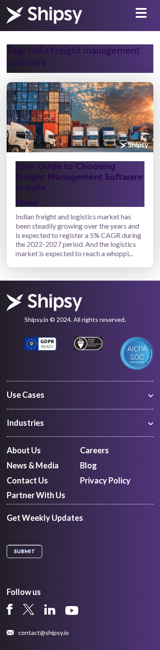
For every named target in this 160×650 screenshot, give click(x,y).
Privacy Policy (105, 480)
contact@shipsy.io (43, 632)
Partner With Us (36, 495)
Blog (88, 465)
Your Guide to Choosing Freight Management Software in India (79, 177)
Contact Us (27, 480)
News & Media (33, 465)
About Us (24, 450)
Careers (94, 450)
